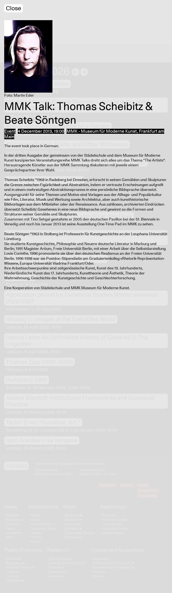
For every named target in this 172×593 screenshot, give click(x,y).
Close (13, 8)
